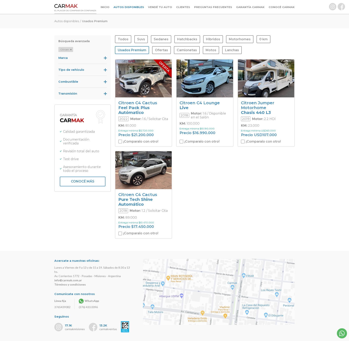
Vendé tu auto (160, 7)
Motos (211, 50)
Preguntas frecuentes (213, 7)
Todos (123, 39)
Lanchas (232, 50)
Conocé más (82, 181)
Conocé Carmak (282, 7)
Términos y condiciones (70, 284)
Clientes (183, 7)
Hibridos (213, 39)
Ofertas (161, 50)
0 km (263, 39)
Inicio (105, 7)
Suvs (141, 39)
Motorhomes (240, 39)
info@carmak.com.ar (68, 280)
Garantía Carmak (250, 7)
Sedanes (161, 39)
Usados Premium (132, 50)
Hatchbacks (187, 39)
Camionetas (187, 50)
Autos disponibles (129, 7)
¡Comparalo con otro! (140, 141)
